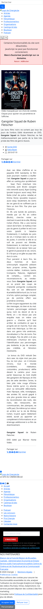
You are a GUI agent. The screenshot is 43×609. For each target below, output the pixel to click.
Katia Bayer (12, 149)
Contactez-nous (10, 524)
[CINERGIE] (9, 10)
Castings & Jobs (10, 27)
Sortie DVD (12, 147)
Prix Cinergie (9, 518)
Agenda (7, 16)
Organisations (10, 24)
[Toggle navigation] (2, 37)
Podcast (7, 32)
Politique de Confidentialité (26, 594)
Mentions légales (25, 572)
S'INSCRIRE (10, 540)
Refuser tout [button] (22, 602)
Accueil (7, 486)
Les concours (9, 513)
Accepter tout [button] (7, 602)
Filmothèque (9, 18)
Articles (7, 13)
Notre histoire (10, 515)
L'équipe (7, 521)
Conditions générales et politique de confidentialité (21, 548)
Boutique (8, 30)
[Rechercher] (2, 6)
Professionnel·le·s (11, 21)
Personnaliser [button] (7, 607)
